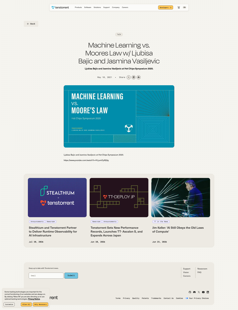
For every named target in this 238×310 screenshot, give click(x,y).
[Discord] (194, 292)
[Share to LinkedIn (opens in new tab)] (134, 77)
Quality (135, 298)
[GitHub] (189, 292)
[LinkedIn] (207, 292)
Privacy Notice (34, 299)
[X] (198, 292)
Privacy (126, 298)
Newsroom (202, 269)
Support (106, 7)
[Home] (60, 7)
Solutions (97, 7)
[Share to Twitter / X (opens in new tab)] (129, 77)
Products (78, 7)
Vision (186, 273)
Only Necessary (40, 304)
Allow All (26, 304)
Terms (118, 298)
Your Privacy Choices (199, 298)
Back (32, 24)
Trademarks (156, 298)
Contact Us (169, 298)
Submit (71, 275)
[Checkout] (178, 7)
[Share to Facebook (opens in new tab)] (139, 77)
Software (87, 7)
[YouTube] (203, 292)
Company (115, 7)
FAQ (199, 273)
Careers (125, 7)
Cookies (179, 298)
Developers (164, 7)
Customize (9, 304)
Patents (145, 298)
